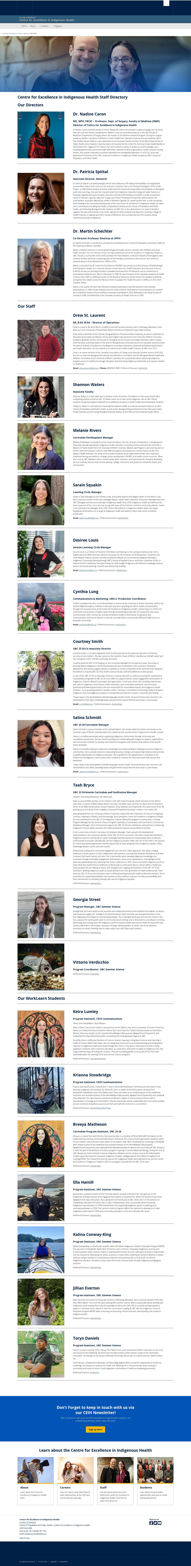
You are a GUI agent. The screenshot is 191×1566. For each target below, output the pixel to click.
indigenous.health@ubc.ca (35, 1533)
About (32, 26)
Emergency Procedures (27, 1562)
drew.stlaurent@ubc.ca (88, 368)
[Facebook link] (151, 1524)
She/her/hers (95, 1215)
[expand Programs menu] (64, 26)
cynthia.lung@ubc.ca (87, 624)
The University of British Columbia (25, 7)
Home (24, 26)
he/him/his (143, 368)
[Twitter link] (155, 1524)
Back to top (24, 1538)
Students (44, 26)
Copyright (53, 1562)
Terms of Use (42, 1562)
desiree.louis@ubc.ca (88, 570)
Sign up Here (95, 1429)
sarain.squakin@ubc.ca (88, 518)
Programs (58, 26)
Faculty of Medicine (10, 33)
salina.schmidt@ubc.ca (88, 771)
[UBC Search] (166, 3)
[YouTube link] (159, 1524)
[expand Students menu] (50, 26)
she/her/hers (123, 518)
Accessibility (64, 1562)
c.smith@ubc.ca (85, 704)
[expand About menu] (37, 26)
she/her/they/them (98, 1058)
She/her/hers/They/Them (100, 1108)
